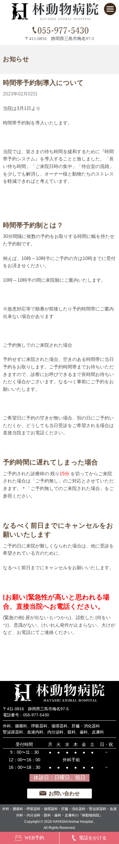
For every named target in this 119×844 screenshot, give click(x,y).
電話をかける (93, 837)
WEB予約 (34, 837)
